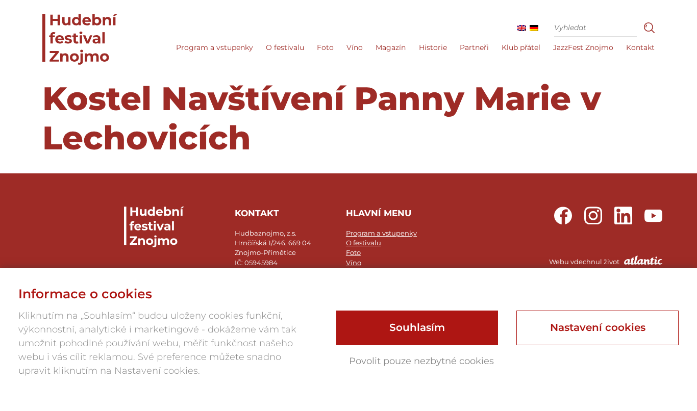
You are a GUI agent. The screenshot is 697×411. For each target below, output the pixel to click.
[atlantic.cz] (594, 267)
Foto (325, 47)
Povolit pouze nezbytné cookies (421, 361)
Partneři (474, 47)
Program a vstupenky (214, 47)
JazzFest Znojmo (583, 47)
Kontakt (640, 47)
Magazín (391, 47)
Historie (433, 47)
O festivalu (285, 47)
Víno (354, 47)
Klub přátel (521, 47)
